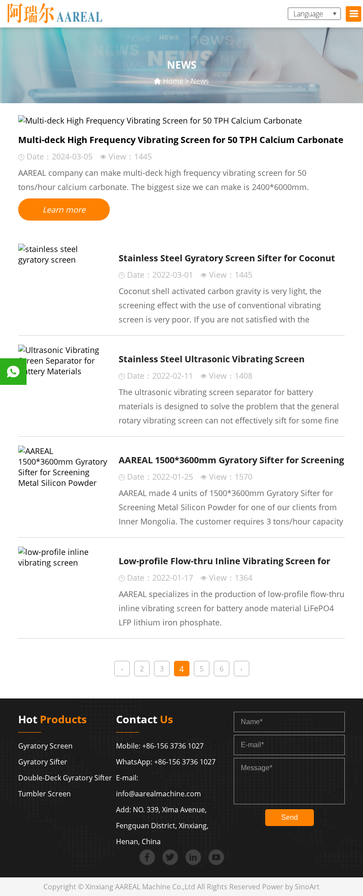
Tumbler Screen (44, 794)
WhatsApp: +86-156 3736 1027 (166, 762)
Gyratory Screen (45, 746)
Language (308, 14)
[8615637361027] (13, 371)
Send (289, 817)
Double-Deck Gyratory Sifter (65, 778)
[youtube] (216, 857)
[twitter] (170, 857)
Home (173, 81)
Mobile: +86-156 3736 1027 (160, 746)
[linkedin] (193, 857)
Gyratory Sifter (42, 762)
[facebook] (147, 857)
